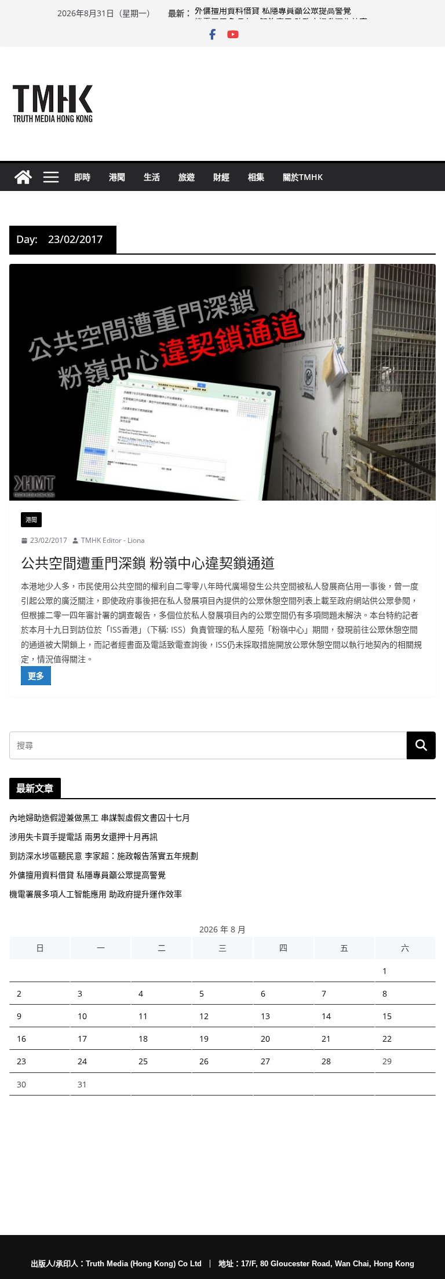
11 (143, 1015)
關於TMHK (303, 176)
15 (387, 1015)
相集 (256, 176)
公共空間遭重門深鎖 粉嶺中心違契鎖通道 (148, 562)
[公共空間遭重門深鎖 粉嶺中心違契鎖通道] (222, 382)
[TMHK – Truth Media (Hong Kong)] (23, 177)
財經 (221, 176)
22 (387, 1038)
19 (204, 1038)
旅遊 (186, 176)
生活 (152, 176)
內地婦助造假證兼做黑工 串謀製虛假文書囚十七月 (99, 817)
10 (82, 1015)
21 (326, 1038)
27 (265, 1061)
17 (82, 1038)
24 (82, 1061)
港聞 (117, 176)
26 (204, 1061)
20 (265, 1038)
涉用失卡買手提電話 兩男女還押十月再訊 (83, 836)
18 (143, 1038)
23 (21, 1061)
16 (21, 1038)
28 (326, 1061)
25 (143, 1061)
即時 (82, 176)
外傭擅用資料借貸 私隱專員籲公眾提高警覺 (273, 13)
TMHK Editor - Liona (113, 540)
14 (326, 1015)
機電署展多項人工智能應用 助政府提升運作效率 (95, 893)
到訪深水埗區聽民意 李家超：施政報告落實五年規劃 (103, 855)
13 (265, 1015)
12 (204, 1015)
